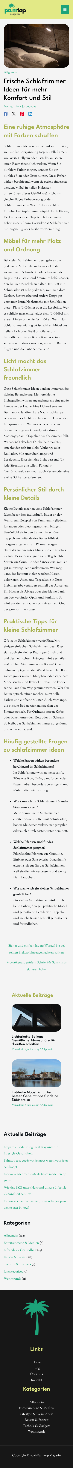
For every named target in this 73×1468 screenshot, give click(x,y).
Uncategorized (14, 1272)
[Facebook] (5, 114)
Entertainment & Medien (21, 1243)
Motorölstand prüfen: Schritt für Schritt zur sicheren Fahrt (36, 963)
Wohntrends (12, 1279)
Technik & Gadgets (17, 1264)
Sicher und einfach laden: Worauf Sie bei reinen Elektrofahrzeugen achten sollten (36, 947)
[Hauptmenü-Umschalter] (65, 9)
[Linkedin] (30, 114)
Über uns (36, 1374)
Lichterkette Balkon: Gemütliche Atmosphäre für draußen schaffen (33, 1040)
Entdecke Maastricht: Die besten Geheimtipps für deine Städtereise (35, 1096)
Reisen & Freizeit (16, 1257)
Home (36, 1362)
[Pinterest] (22, 114)
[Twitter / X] (14, 114)
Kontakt (36, 1380)
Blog (37, 1368)
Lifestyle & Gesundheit (20, 1250)
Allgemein (11, 72)
